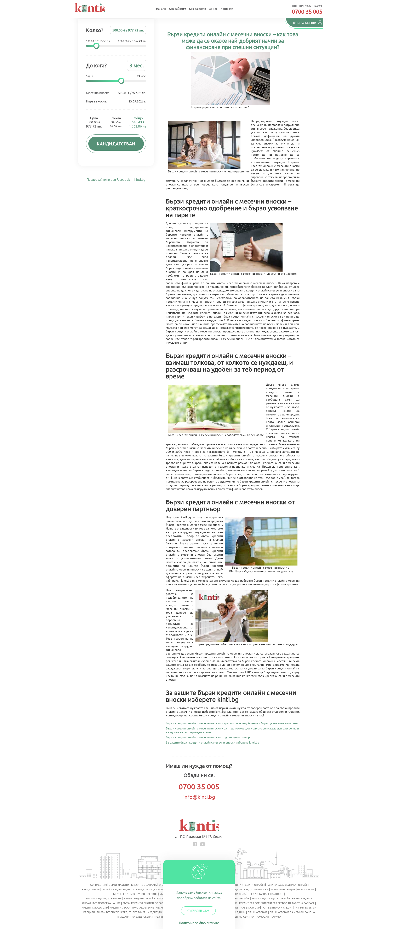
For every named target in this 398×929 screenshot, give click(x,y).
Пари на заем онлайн (235, 898)
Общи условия (257, 912)
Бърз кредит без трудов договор (135, 893)
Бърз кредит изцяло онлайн (270, 898)
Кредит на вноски (256, 889)
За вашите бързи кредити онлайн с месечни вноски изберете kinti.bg (212, 742)
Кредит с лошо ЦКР (95, 907)
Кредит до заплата (144, 884)
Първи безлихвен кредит (114, 912)
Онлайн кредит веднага (118, 889)
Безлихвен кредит (283, 889)
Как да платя (197, 8)
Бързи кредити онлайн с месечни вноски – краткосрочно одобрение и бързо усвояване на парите (232, 723)
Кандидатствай (116, 143)
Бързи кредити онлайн (139, 898)
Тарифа (276, 916)
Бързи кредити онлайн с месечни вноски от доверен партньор (208, 737)
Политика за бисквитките (199, 923)
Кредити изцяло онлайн (153, 889)
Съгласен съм (198, 910)
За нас (213, 8)
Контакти (227, 8)
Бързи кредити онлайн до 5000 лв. (146, 903)
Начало (161, 8)
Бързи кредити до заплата (104, 898)
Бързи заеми (305, 889)
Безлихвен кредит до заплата (153, 912)
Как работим (177, 8)
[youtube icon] (203, 843)
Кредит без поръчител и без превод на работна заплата (276, 903)
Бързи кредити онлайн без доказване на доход (250, 893)
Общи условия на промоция (249, 916)
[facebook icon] (195, 843)
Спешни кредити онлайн (248, 884)
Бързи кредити (119, 884)
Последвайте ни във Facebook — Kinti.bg (116, 179)
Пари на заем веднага (281, 884)
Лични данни (236, 912)
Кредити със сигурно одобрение (132, 907)
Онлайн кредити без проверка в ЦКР (235, 907)
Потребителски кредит (277, 907)
